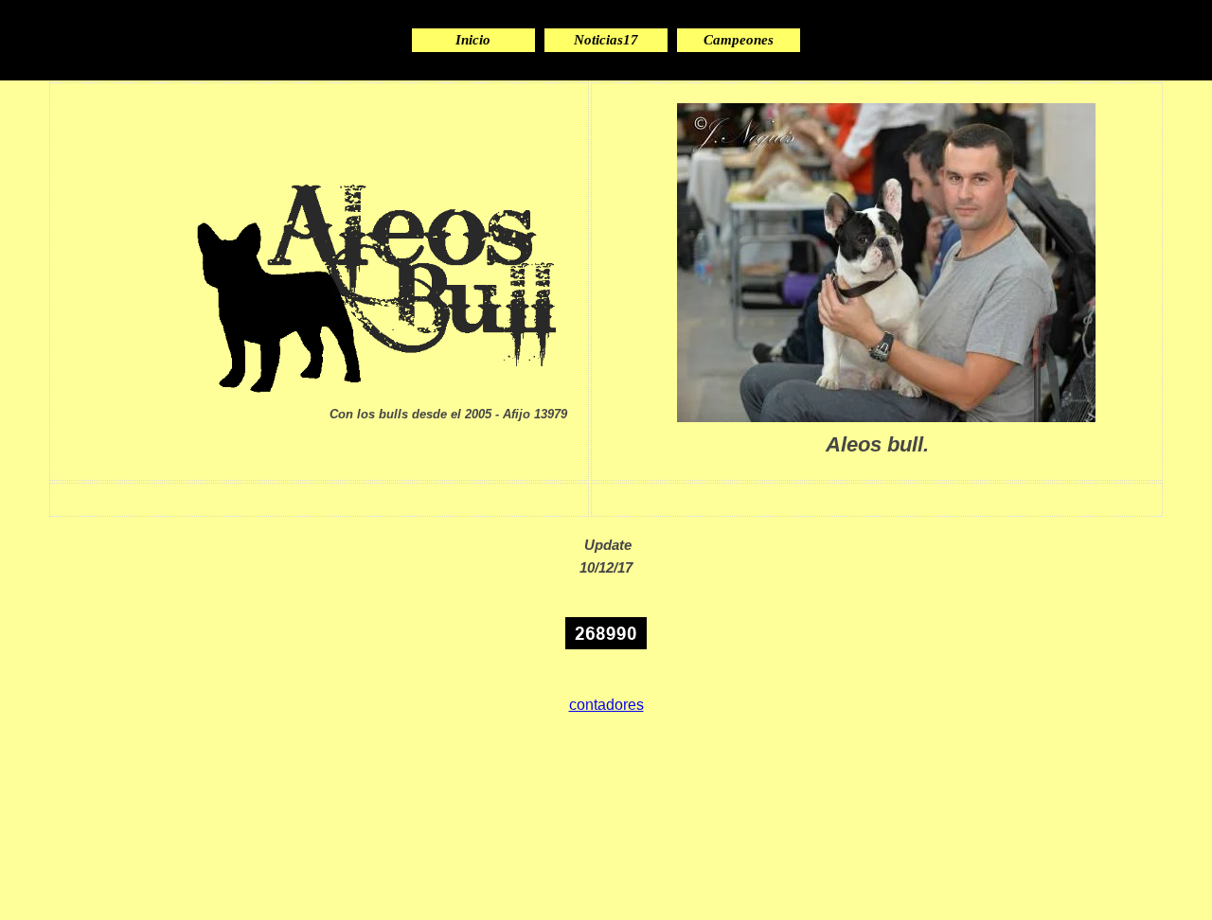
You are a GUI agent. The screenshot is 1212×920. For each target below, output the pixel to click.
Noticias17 (606, 39)
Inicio (472, 39)
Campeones (739, 39)
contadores (606, 705)
